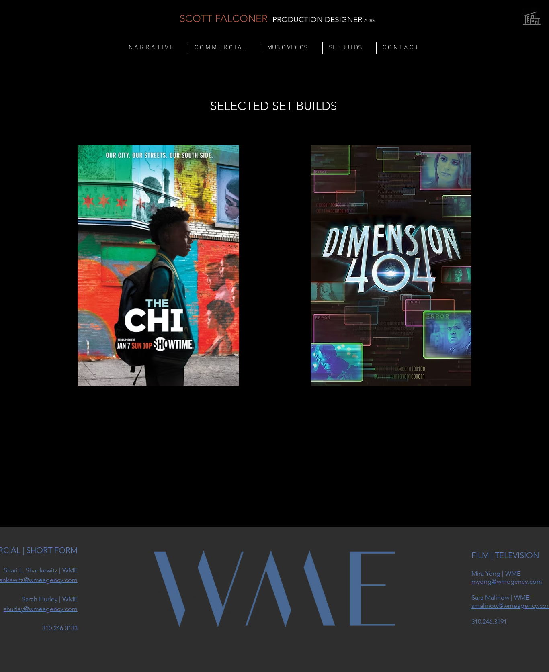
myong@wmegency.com (506, 581)
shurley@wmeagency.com (41, 609)
